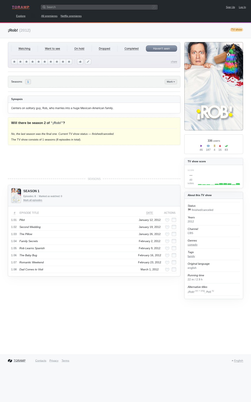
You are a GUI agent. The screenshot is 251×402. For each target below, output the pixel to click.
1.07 (14, 262)
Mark (170, 81)
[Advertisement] (94, 161)
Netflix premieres (71, 15)
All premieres (49, 15)
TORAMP (21, 7)
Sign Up (230, 7)
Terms (65, 360)
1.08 (14, 269)
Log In (242, 7)
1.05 (14, 248)
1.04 (14, 241)
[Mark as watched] (174, 220)
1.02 (14, 227)
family (191, 256)
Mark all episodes (32, 200)
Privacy (53, 360)
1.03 (14, 234)
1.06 (14, 255)
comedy (192, 244)
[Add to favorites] (167, 220)
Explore (20, 15)
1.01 (14, 219)
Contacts (40, 360)
